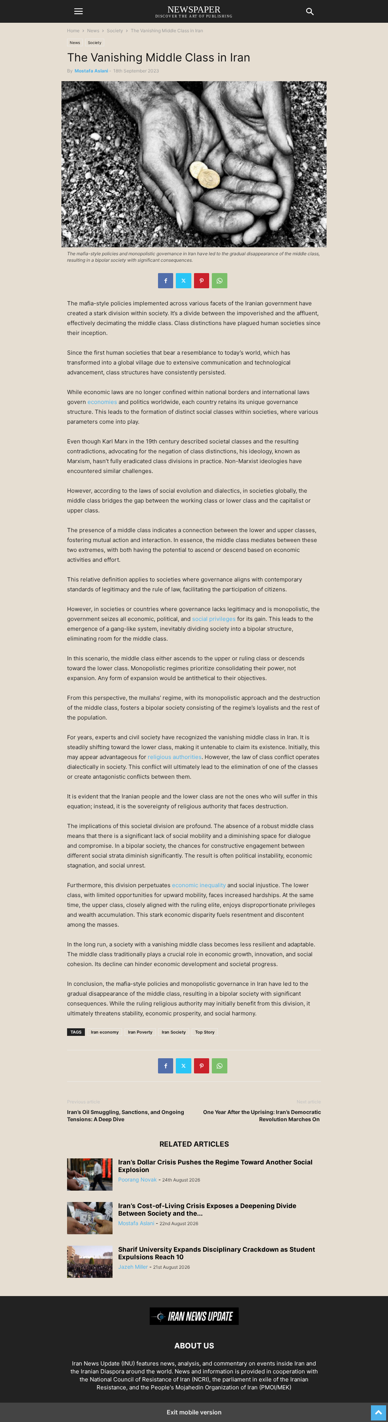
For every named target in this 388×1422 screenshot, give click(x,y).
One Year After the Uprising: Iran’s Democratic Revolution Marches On (262, 1115)
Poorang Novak (137, 1179)
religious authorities (175, 756)
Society (115, 30)
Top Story (204, 1032)
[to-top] (378, 1409)
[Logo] (194, 1322)
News (93, 30)
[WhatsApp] (219, 280)
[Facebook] (165, 280)
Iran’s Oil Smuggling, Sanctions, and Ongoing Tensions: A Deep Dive (125, 1115)
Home (73, 30)
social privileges (214, 618)
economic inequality (199, 885)
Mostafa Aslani (91, 71)
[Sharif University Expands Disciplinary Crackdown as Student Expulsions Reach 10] (90, 1263)
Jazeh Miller (133, 1266)
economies (102, 401)
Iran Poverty (140, 1032)
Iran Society (174, 1032)
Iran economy (105, 1032)
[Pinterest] (201, 280)
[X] (183, 280)
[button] (78, 11)
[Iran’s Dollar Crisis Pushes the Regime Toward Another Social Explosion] (90, 1175)
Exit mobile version (194, 1412)
